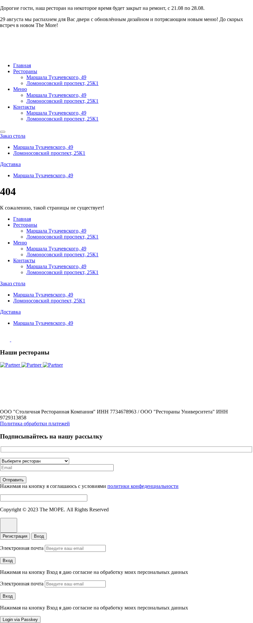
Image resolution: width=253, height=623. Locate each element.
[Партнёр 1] (10, 365)
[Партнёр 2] (32, 365)
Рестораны (25, 71)
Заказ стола (12, 136)
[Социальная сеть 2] (16, 339)
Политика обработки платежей (35, 423)
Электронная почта (21, 548)
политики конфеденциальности (143, 486)
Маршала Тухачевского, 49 (56, 77)
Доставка (10, 164)
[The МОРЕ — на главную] (28, 54)
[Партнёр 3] (53, 365)
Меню (20, 89)
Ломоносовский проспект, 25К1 (62, 83)
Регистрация (15, 536)
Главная (22, 65)
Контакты (24, 107)
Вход (39, 536)
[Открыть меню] (2, 132)
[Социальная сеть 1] (5, 339)
